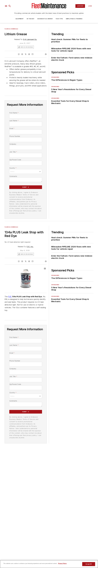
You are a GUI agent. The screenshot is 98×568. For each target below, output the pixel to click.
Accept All (89, 564)
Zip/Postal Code (15, 160)
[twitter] (26, 54)
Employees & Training (74, 18)
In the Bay (30, 18)
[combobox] (25, 171)
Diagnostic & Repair (45, 18)
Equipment (20, 18)
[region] (49, 564)
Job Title (13, 152)
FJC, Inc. (30, 247)
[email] (32, 54)
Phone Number (14, 136)
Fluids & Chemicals (11, 29)
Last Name (14, 121)
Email (11, 128)
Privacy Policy (62, 563)
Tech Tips (59, 18)
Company (12, 144)
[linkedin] (22, 54)
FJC (10, 297)
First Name (14, 113)
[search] (9, 6)
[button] (6, 6)
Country (12, 168)
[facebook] (19, 54)
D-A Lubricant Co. (30, 39)
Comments (13, 176)
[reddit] (29, 54)
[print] (46, 54)
